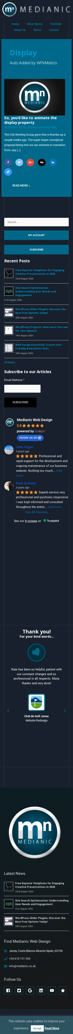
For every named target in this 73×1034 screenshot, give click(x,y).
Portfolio (55, 24)
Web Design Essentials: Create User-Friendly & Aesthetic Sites (39, 346)
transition (44, 127)
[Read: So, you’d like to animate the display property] (34, 97)
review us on (28, 437)
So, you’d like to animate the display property (30, 120)
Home (15, 24)
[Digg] (42, 162)
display (32, 127)
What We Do (34, 24)
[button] (8, 711)
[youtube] (53, 990)
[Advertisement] (34, 570)
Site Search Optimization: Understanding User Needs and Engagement (35, 291)
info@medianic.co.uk (22, 966)
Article (22, 127)
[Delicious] (8, 171)
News (37, 30)
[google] (31, 990)
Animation (10, 127)
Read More (52, 1028)
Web (53, 127)
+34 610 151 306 (19, 958)
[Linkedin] (53, 162)
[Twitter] (19, 162)
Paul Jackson (26, 483)
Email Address (14, 379)
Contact (54, 30)
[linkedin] (42, 990)
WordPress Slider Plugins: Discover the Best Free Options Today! (40, 311)
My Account (36, 235)
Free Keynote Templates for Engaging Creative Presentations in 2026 (39, 272)
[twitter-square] (20, 990)
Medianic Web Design (34, 420)
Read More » (21, 184)
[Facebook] (8, 162)
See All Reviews (36, 512)
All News (9, 362)
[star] (63, 990)
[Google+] (30, 162)
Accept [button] (37, 1028)
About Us (20, 30)
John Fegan (24, 447)
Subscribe (36, 249)
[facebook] (9, 990)
